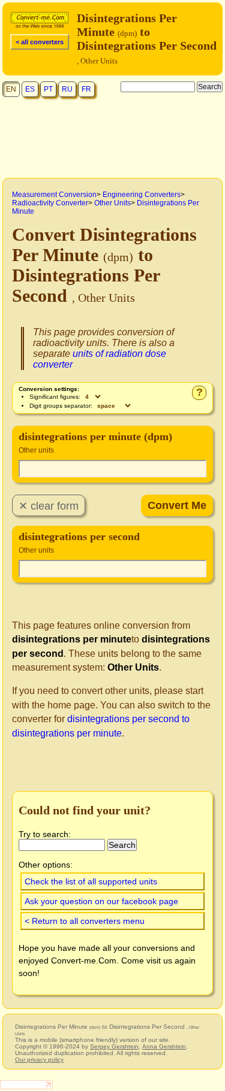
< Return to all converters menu (85, 921)
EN (11, 89)
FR (86, 89)
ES (30, 89)
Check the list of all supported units (91, 881)
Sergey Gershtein (114, 1046)
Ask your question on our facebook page (101, 901)
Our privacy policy (39, 1059)
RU (67, 89)
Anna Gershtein (164, 1046)
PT (48, 89)
